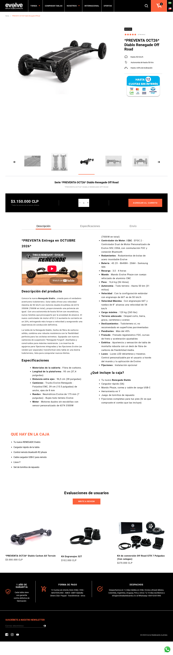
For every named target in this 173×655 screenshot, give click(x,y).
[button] (86, 501)
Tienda (33, 6)
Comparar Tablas (53, 6)
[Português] (170, 3)
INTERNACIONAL (91, 6)
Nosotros (72, 6)
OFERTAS (108, 6)
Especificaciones (90, 226)
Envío (133, 226)
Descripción (43, 226)
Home (7, 16)
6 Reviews (141, 34)
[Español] (170, 9)
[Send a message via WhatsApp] (167, 649)
